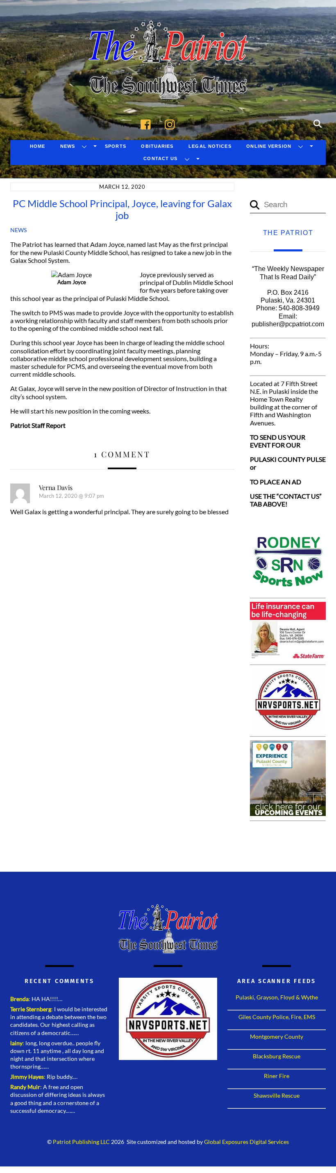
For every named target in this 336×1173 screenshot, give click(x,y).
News (67, 146)
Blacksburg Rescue (276, 1056)
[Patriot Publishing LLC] (168, 87)
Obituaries (157, 146)
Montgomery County (276, 1036)
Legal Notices (210, 146)
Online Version (268, 146)
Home (37, 146)
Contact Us (160, 158)
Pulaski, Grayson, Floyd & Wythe (277, 997)
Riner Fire (276, 1075)
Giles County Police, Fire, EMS (276, 1016)
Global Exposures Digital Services (246, 1142)
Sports (115, 146)
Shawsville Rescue (277, 1095)
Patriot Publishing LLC (81, 1142)
